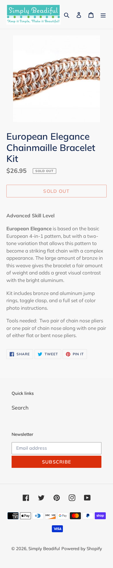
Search (20, 407)
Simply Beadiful (44, 548)
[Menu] (103, 14)
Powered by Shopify (81, 548)
